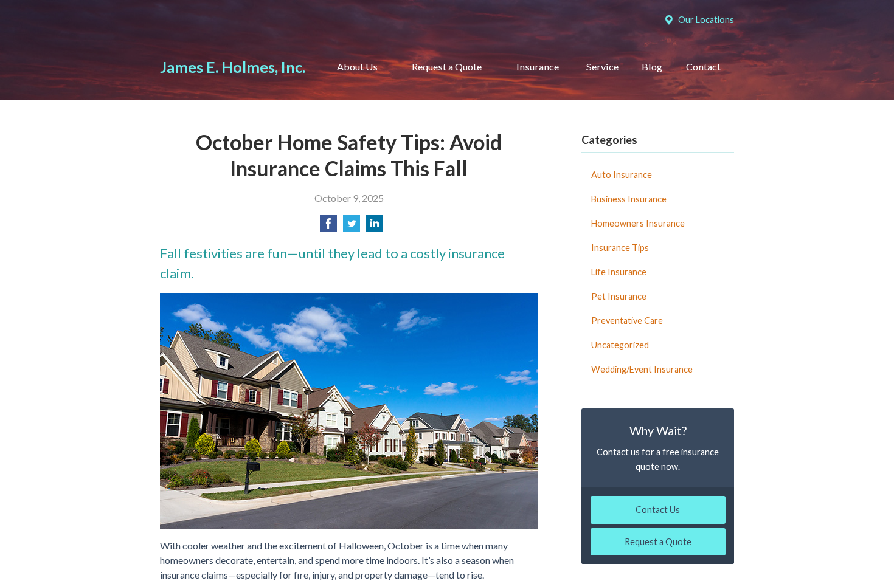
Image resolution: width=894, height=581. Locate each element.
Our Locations (706, 20)
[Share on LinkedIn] (374, 227)
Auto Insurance (621, 175)
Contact (703, 66)
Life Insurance (618, 272)
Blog (652, 66)
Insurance (537, 66)
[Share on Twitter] (351, 227)
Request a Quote (447, 66)
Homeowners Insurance (638, 223)
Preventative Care (627, 320)
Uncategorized (620, 345)
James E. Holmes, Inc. (232, 67)
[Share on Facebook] (328, 227)
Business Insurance (629, 199)
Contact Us (658, 509)
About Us (357, 66)
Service (602, 66)
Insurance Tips (620, 247)
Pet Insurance (618, 296)
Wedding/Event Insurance (642, 369)
